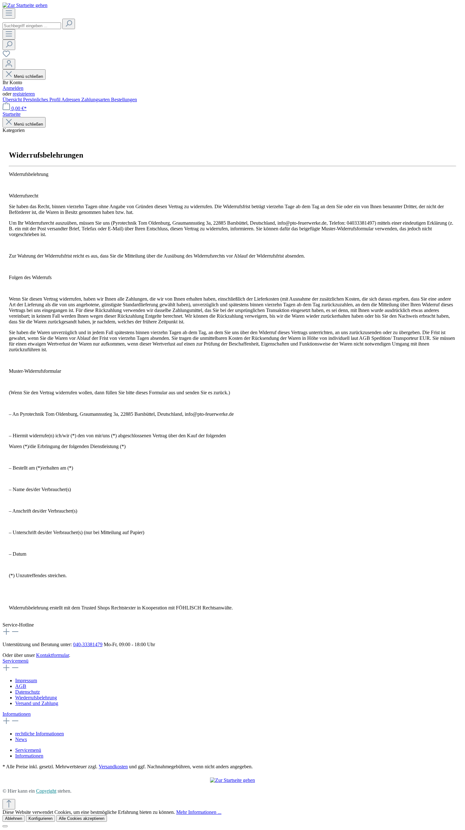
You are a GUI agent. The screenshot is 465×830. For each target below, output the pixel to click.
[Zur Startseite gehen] (25, 5)
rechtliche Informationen (39, 733)
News (21, 739)
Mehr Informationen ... (198, 812)
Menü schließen (28, 76)
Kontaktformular (52, 655)
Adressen (71, 99)
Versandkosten (113, 766)
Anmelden (13, 88)
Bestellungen (124, 99)
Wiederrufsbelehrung (36, 697)
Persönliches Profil (42, 99)
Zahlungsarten (96, 99)
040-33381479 (87, 644)
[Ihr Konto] (9, 64)
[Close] (5, 826)
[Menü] (9, 13)
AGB (20, 686)
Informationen (17, 714)
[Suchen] (68, 24)
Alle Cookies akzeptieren (81, 818)
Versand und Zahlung (36, 703)
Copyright (46, 791)
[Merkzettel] (6, 56)
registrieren (24, 94)
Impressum (26, 680)
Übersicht (13, 99)
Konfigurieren (40, 818)
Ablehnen (13, 818)
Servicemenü (15, 661)
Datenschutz (27, 692)
